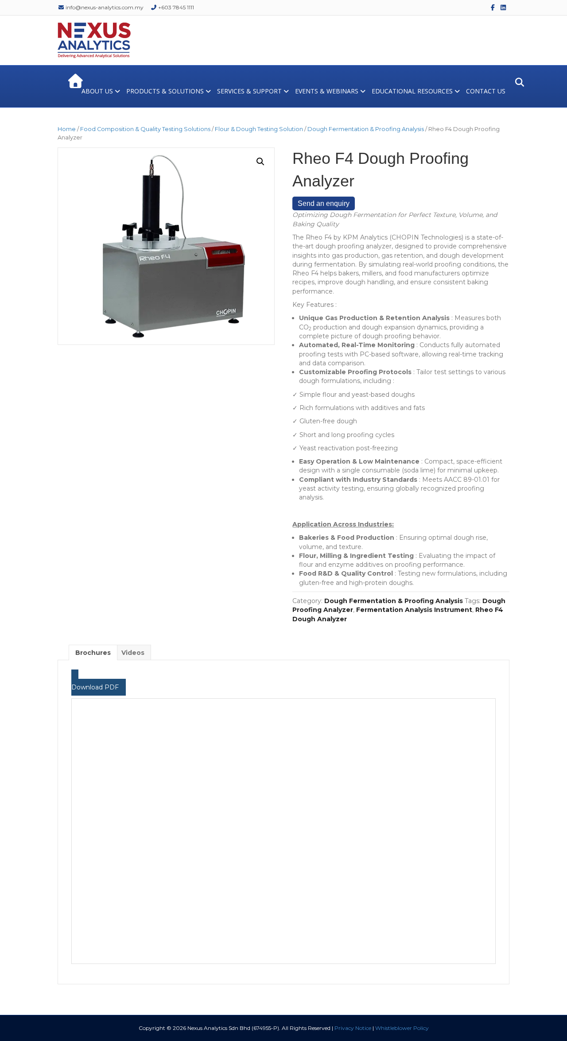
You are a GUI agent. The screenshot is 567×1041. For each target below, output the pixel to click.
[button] (260, 162)
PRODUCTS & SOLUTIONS (165, 91)
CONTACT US (485, 91)
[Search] (517, 82)
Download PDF (95, 687)
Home (67, 129)
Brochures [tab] (93, 653)
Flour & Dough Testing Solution (259, 129)
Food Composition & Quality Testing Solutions (145, 129)
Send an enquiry (324, 203)
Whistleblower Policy (402, 1028)
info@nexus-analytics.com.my (104, 7)
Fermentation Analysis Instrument (414, 610)
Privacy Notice (352, 1028)
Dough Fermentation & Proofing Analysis (365, 129)
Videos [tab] (132, 653)
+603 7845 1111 (175, 7)
